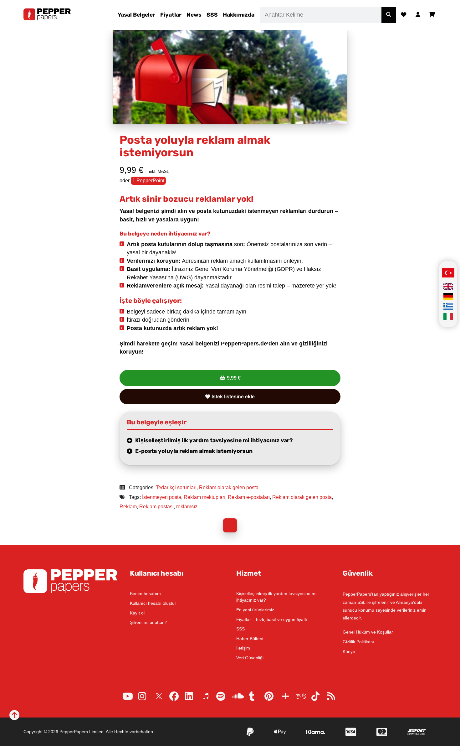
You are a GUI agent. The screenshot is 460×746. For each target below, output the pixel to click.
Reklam (128, 506)
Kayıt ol (137, 612)
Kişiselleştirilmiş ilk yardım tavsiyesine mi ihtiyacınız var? (214, 440)
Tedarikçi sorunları (176, 487)
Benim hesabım (145, 593)
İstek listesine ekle (232, 396)
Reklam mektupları (204, 497)
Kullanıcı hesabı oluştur (153, 603)
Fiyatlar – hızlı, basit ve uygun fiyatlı (271, 619)
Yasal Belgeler (136, 15)
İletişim (243, 647)
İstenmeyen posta (161, 497)
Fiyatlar (170, 15)
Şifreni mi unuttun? (148, 622)
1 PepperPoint (148, 180)
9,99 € (234, 378)
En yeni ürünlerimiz (255, 609)
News (194, 15)
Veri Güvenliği (249, 657)
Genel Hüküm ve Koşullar (368, 632)
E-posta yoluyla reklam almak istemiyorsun (194, 451)
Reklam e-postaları (249, 497)
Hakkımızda (238, 15)
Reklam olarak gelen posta (228, 487)
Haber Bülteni (249, 638)
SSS (212, 15)
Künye (349, 651)
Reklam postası (156, 506)
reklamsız (186, 506)
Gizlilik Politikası (358, 641)
